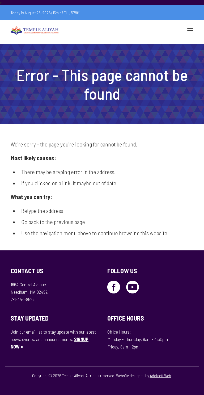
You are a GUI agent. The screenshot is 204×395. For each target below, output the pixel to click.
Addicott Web (160, 375)
